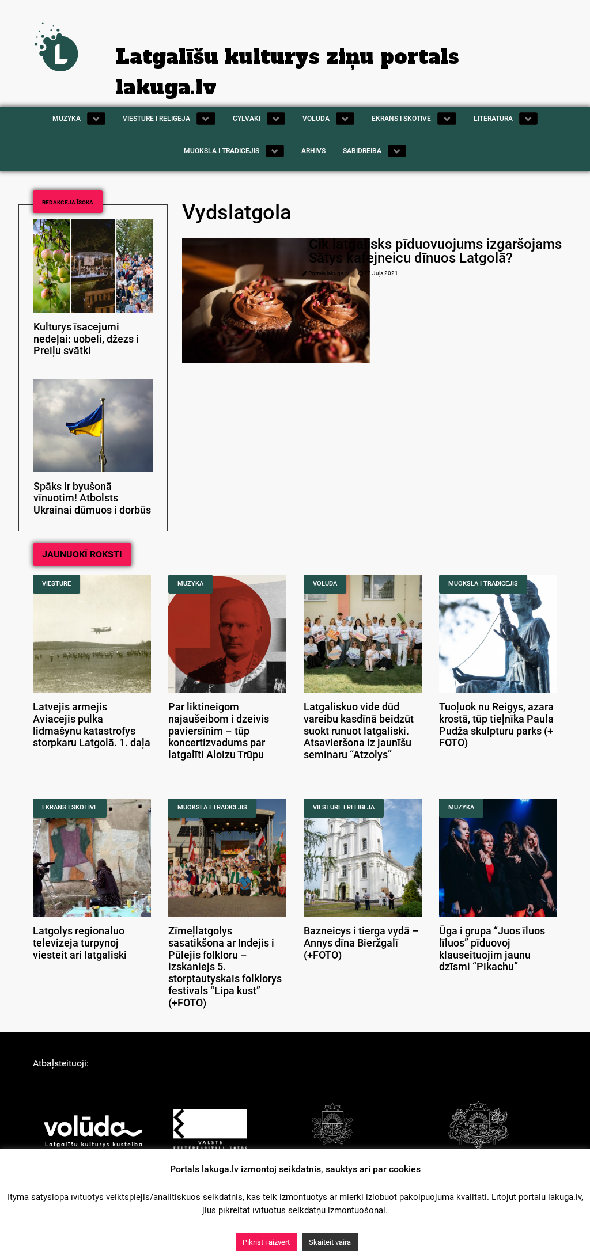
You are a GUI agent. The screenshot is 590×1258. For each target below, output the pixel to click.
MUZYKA (190, 583)
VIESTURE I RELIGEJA (344, 807)
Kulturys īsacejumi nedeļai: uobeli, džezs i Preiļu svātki (86, 339)
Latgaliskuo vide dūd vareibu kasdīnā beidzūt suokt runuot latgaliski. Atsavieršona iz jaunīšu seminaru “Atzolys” (359, 731)
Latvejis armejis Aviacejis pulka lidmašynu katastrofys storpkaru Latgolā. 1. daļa (91, 724)
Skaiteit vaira (330, 1242)
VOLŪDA (325, 583)
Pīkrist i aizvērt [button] (266, 1242)
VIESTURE (56, 583)
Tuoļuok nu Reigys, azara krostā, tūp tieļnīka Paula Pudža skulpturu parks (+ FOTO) (496, 724)
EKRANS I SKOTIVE (69, 807)
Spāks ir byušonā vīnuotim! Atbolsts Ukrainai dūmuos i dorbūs (92, 498)
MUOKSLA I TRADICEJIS (483, 583)
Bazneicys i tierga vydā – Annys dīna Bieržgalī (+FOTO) (361, 943)
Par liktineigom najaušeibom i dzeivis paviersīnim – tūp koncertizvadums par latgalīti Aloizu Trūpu (218, 731)
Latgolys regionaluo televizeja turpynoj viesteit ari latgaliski (80, 943)
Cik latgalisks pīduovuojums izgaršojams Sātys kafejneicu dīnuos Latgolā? (435, 251)
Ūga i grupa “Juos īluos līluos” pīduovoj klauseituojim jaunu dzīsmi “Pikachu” (492, 948)
